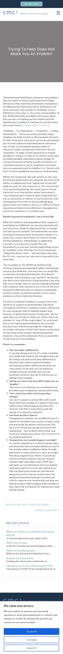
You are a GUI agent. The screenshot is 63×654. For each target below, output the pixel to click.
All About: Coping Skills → (47, 510)
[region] (31, 627)
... (48, 538)
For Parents (27, 125)
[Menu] (58, 13)
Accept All (32, 631)
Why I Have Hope (16, 542)
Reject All (31, 648)
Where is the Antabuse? (20, 550)
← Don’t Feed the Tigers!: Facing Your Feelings (26, 504)
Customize (31, 639)
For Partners (41, 125)
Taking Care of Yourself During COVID (29, 565)
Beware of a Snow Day (20, 558)
